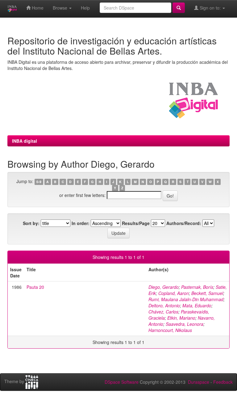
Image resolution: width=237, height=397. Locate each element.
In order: (80, 223)
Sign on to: (210, 8)
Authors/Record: (183, 223)
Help (85, 8)
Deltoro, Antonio (164, 305)
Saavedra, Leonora (184, 324)
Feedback (223, 382)
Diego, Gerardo (163, 287)
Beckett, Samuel (207, 293)
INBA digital (24, 141)
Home (37, 8)
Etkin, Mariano (181, 318)
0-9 (38, 181)
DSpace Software (122, 382)
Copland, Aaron (173, 293)
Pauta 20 (35, 287)
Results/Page (136, 223)
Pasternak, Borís (197, 287)
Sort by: (31, 223)
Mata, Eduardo (196, 305)
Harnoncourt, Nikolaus (170, 330)
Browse (61, 8)
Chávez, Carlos (163, 312)
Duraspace (198, 382)
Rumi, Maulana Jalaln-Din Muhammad (185, 299)
